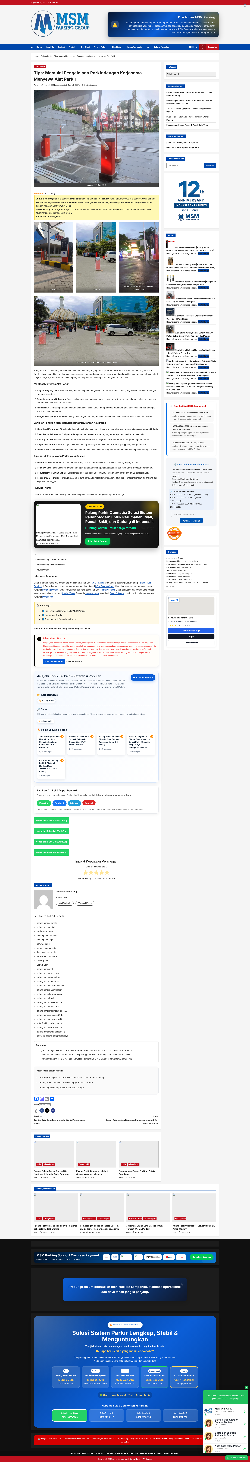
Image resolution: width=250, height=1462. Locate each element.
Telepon (191, 636)
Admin (36, 85)
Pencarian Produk (176, 159)
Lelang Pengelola (161, 47)
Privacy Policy (100, 47)
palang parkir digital (46, 927)
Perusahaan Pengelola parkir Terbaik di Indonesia (186, 564)
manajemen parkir (113, 416)
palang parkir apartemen (48, 981)
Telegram (74, 803)
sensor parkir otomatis (47, 956)
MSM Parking (109, 209)
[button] (32, 47)
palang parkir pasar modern (49, 990)
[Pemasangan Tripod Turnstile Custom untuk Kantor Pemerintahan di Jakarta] (102, 1207)
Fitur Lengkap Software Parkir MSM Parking (65, 611)
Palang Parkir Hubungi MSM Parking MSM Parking (187, 583)
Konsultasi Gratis (143, 677)
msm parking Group (174, 558)
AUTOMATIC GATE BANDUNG (179, 580)
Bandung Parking (50, 590)
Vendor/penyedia (134, 47)
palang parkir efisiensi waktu (50, 1019)
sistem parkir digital (46, 940)
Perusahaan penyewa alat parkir (179, 573)
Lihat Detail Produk (97, 541)
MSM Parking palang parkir (49, 1023)
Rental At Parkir (108, 590)
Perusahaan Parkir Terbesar (178, 576)
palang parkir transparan (48, 1006)
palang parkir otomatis (47, 923)
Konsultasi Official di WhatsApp (51, 831)
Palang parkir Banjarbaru (188, 142)
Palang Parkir (40, 66)
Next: (132, 1120)
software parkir (92, 593)
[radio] (85, 872)
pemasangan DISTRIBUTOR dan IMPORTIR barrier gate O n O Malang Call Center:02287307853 (87, 1059)
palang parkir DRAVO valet (49, 1027)
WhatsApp (44, 803)
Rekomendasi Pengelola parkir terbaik (182, 561)
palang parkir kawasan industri (51, 986)
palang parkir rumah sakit (48, 973)
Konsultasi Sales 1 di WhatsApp (51, 820)
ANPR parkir (42, 960)
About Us (50, 47)
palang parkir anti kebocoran (50, 1002)
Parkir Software (117, 593)
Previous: (59, 1120)
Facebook (59, 803)
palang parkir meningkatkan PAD (52, 1011)
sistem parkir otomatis (47, 935)
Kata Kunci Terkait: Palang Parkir (49, 916)
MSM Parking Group (104, 586)
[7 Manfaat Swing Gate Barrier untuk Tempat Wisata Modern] (148, 1207)
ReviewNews (134, 1459)
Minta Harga (145, 528)
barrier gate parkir (45, 931)
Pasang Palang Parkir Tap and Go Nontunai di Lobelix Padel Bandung (71, 1077)
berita (39, 1164)
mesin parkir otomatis (46, 948)
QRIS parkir (42, 965)
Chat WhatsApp (191, 642)
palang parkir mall (45, 969)
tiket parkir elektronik (46, 952)
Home (39, 47)
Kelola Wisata (68, 593)
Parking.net (47, 597)
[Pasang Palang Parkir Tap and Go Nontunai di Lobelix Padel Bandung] (54, 1154)
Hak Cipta (116, 47)
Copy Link (89, 803)
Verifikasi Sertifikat (191, 521)
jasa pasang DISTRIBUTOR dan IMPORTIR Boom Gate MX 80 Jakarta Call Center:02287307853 (87, 1050)
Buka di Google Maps (191, 630)
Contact (61, 47)
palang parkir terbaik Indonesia (51, 1032)
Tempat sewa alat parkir (176, 570)
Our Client (85, 47)
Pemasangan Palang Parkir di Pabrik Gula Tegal (61, 1088)
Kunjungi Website (74, 661)
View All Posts (85, 903)
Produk (72, 47)
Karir (148, 47)
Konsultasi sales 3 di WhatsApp (51, 852)
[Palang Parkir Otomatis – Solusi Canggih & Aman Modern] (96, 1154)
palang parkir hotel (45, 998)
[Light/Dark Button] (191, 47)
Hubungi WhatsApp (54, 661)
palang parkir (46, 721)
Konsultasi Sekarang (201, 1257)
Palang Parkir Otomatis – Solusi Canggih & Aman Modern (66, 1082)
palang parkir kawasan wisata (50, 994)
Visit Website (65, 903)
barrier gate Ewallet (54, 615)
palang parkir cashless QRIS (50, 1015)
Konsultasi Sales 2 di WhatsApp (51, 842)
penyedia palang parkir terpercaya (52, 1036)
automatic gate (104, 1219)
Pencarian (210, 166)
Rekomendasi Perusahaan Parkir (60, 619)
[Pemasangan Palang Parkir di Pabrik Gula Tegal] (139, 1154)
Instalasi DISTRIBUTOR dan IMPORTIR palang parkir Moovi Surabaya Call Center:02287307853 (87, 1055)
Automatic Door (89, 1219)
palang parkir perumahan (48, 977)
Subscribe (212, 47)
